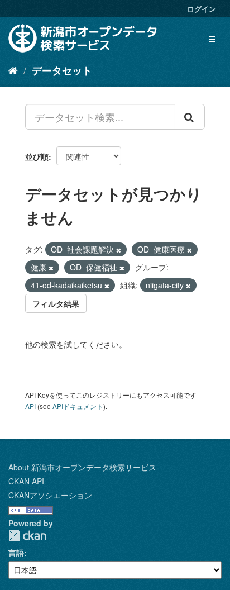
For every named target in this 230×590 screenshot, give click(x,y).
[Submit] (190, 117)
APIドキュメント (77, 406)
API (30, 406)
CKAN (27, 535)
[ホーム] (13, 70)
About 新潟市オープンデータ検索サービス (82, 467)
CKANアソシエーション (50, 495)
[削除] (118, 249)
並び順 (37, 156)
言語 (16, 552)
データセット (62, 70)
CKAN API (26, 481)
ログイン (201, 8)
